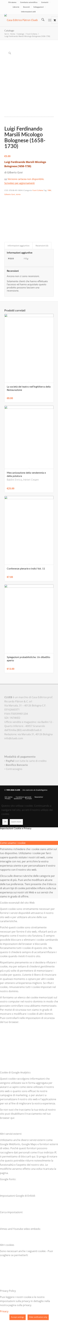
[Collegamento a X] (37, 793)
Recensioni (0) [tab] (42, 245)
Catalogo (9, 30)
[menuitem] (12, 2)
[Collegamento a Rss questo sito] (51, 793)
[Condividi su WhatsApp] (6, 207)
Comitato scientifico (28, 2)
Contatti (44, 2)
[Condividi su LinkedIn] (6, 216)
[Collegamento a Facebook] (42, 793)
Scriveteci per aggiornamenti (19, 183)
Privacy (4, 1311)
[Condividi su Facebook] (6, 199)
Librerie (16, 7)
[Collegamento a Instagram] (6, 228)
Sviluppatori (38, 7)
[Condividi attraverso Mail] (6, 224)
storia (18, 194)
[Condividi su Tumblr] (6, 220)
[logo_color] (24, 20)
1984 (49, 190)
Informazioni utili (28, 11)
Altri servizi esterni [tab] (10, 1133)
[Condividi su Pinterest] (6, 211)
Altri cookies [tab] (7, 1245)
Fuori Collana (37, 190)
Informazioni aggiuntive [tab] (18, 245)
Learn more (16, 821)
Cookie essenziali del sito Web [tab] (17, 902)
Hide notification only (38, 1317)
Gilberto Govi (9, 194)
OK (5, 821)
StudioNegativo (41, 790)
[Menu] (49, 20)
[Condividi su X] (6, 203)
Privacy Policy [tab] (8, 1291)
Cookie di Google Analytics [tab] (15, 1072)
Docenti (26, 7)
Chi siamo (12, 2)
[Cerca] (41, 20)
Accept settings (17, 1317)
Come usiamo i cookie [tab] (13, 843)
